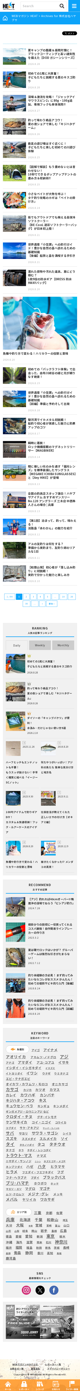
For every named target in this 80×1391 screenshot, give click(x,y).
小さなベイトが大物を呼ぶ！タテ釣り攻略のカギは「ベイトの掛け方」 (52, 197)
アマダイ (25, 1062)
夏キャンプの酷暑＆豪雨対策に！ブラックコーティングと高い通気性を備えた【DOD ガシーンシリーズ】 (52, 54)
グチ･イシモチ (47, 1117)
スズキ (11, 1138)
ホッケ (55, 1183)
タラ (21, 1150)
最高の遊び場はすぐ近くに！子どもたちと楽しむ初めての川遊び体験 (52, 147)
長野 (8, 1253)
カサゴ (12, 1089)
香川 (40, 1253)
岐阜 (25, 1231)
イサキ (63, 1062)
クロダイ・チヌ (19, 1116)
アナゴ (10, 1062)
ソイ (64, 1139)
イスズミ (50, 1068)
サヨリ (23, 1133)
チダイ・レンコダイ (39, 1150)
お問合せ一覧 (17, 1368)
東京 (50, 1236)
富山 (57, 1225)
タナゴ (10, 1150)
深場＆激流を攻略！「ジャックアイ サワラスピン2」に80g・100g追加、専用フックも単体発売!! (51, 100)
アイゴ (35, 1050)
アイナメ (50, 1050)
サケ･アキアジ (29, 1128)
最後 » (52, 603)
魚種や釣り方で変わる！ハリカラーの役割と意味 (35, 353)
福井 (9, 1247)
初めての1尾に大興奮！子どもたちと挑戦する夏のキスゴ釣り (52, 77)
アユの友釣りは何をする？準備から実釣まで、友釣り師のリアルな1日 (51, 547)
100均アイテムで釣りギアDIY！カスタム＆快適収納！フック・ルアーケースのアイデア (22, 822)
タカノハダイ (27, 1144)
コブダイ (11, 1127)
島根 (54, 1231)
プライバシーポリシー (58, 1368)
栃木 (62, 1236)
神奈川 (61, 1241)
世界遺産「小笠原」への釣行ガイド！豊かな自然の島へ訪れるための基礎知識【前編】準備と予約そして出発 (52, 398)
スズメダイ (29, 1138)
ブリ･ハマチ (17, 1182)
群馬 (47, 1247)
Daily (16, 645)
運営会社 (35, 1368)
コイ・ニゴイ (41, 1122)
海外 (19, 1242)
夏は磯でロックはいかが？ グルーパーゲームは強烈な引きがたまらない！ (50, 954)
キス (43, 1100)
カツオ (40, 1090)
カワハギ (28, 1095)
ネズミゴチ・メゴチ (55, 1161)
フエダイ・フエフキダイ (38, 1172)
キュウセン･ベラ (19, 1106)
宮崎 (49, 1225)
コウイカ (60, 1122)
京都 (49, 1213)
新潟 (40, 1236)
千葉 (38, 1219)
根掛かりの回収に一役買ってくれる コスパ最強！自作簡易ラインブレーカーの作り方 (50, 928)
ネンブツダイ (14, 1166)
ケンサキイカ (16, 1122)
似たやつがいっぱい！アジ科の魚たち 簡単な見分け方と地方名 (57, 767)
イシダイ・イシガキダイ (24, 1068)
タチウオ (57, 1144)
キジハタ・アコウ (20, 1100)
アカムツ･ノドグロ (43, 1057)
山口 (66, 1225)
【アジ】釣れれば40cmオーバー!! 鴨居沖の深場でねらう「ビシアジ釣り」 (51, 901)
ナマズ (41, 1155)
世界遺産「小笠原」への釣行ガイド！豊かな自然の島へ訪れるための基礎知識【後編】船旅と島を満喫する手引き (52, 250)
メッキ (58, 1194)
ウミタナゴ (61, 1073)
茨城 (56, 1247)
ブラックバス (54, 1177)
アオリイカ (16, 1056)
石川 (48, 1242)
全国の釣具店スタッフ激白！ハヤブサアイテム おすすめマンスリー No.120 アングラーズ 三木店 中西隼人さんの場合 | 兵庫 (52, 499)
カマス (55, 1090)
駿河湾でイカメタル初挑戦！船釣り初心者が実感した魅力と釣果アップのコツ (52, 423)
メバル (12, 1199)
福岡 (19, 1247)
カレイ (11, 1095)
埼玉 (65, 1220)
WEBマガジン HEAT (25, 16)
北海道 (25, 1219)
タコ (41, 1144)
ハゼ (29, 1166)
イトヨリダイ (14, 1073)
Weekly (40, 645)
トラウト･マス (19, 1155)
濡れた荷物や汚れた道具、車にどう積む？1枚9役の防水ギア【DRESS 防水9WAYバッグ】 (52, 277)
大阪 (20, 1225)
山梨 (16, 1231)
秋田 (39, 1247)
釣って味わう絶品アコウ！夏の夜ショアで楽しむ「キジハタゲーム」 (51, 124)
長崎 (66, 1247)
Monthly (63, 645)
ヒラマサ (57, 1166)
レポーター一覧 (53, 1364)
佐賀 (59, 1213)
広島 (63, 1231)
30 (26, 603)
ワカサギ (47, 1199)
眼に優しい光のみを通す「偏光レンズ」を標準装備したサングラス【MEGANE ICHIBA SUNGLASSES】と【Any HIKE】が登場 (52, 472)
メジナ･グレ (38, 1194)
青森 (17, 1253)
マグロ (30, 1189)
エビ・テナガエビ (18, 1079)
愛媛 (19, 1236)
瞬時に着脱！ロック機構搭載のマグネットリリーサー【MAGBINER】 (52, 446)
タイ (10, 1144)
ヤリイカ (29, 1200)
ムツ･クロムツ (15, 1194)
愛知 (28, 1236)
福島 (29, 1247)
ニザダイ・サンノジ (18, 1161)
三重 (38, 1212)
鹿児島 (11, 1258)
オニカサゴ (60, 1084)
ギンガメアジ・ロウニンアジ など (27, 1111)
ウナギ (46, 1073)
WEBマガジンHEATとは (25, 1364)
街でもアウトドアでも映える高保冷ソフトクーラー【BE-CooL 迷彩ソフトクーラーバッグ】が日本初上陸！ (52, 223)
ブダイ (35, 1177)
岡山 (34, 1231)
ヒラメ (12, 1171)
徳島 (9, 1236)
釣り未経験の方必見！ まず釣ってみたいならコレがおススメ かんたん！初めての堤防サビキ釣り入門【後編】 (51, 979)
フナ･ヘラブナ (16, 1177)
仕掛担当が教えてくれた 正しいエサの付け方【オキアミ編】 (57, 817)
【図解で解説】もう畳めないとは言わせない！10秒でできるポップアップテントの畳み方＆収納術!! (52, 172)
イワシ (32, 1073)
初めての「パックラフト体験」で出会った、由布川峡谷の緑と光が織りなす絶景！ (52, 373)
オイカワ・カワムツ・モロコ (27, 1084)
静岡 (29, 1253)
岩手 (44, 1231)
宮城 (38, 1225)
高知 (50, 1253)
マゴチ (44, 1188)
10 (63, 596)
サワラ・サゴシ (45, 1133)
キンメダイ (61, 1106)
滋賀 (29, 1242)
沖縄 (9, 1242)
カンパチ (47, 1095)
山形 (8, 1230)
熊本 (39, 1242)
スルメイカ (48, 1139)
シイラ (67, 1133)
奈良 (31, 1226)
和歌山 (52, 1219)
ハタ (42, 1166)
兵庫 (10, 1219)
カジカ (27, 1090)
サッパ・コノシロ (51, 1128)
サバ (10, 1133)
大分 (9, 1225)
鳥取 (59, 1253)
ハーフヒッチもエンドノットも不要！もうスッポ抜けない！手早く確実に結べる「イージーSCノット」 (22, 772)
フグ (60, 1172)
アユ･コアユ (45, 1062)
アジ (64, 1056)
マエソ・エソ (14, 1189)
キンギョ (43, 1106)
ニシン (38, 1161)
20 (71, 596)
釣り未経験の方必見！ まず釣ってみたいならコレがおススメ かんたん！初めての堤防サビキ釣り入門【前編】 (51, 1005)
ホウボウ (40, 1183)
